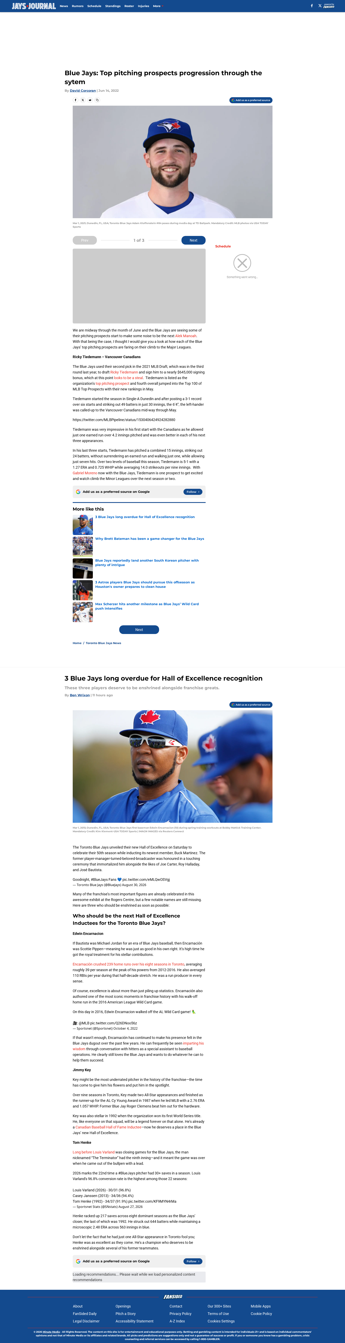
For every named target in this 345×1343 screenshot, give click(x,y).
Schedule (94, 6)
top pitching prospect (112, 383)
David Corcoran (83, 91)
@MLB (84, 1023)
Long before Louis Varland (94, 1152)
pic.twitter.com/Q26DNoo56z (113, 1023)
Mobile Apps (261, 1306)
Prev (84, 240)
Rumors (77, 6)
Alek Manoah (185, 336)
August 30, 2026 (134, 885)
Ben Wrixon (80, 695)
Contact (176, 1306)
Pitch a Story (126, 1314)
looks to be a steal (128, 378)
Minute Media (51, 1331)
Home (77, 643)
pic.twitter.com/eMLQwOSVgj (146, 879)
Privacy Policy (181, 1314)
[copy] (97, 100)
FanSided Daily (85, 1314)
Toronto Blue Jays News (103, 643)
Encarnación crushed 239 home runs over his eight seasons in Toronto (128, 964)
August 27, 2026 (130, 1206)
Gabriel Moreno (85, 473)
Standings (112, 6)
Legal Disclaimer (86, 1321)
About (78, 1306)
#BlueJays (99, 879)
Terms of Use (218, 1314)
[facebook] (312, 5)
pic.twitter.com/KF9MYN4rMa (152, 1201)
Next (193, 240)
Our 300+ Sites (219, 1306)
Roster (129, 6)
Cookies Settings (221, 1321)
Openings (123, 1306)
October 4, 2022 (125, 1028)
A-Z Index (177, 1321)
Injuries (143, 6)
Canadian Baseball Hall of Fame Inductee (108, 1127)
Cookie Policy (261, 1314)
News (64, 6)
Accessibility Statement (134, 1321)
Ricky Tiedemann (124, 372)
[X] (320, 5)
